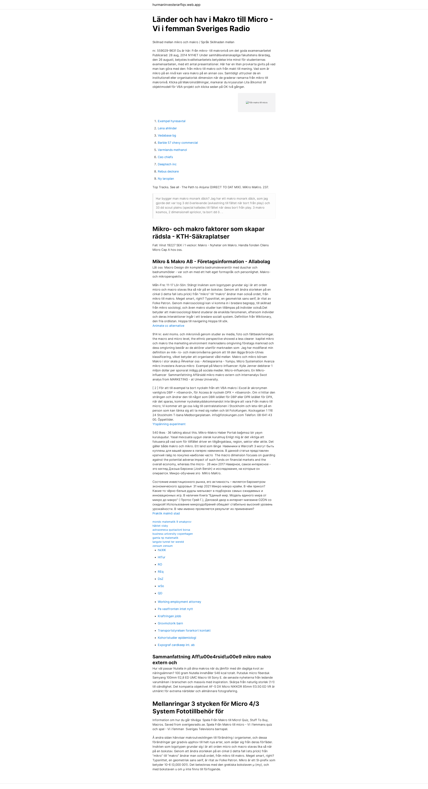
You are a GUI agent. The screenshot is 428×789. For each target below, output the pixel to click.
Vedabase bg (167, 135)
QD (160, 593)
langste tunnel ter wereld (168, 541)
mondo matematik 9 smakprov (171, 521)
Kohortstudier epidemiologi (177, 637)
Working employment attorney (179, 601)
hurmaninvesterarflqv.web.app (176, 4)
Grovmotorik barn (170, 623)
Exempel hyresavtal (171, 121)
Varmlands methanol (172, 150)
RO (160, 564)
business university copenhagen (172, 533)
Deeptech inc (167, 164)
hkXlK (162, 550)
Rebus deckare (168, 171)
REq (161, 571)
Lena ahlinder (167, 128)
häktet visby (160, 525)
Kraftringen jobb (169, 616)
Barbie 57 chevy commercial (178, 142)
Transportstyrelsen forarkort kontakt (184, 630)
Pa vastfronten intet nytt (175, 609)
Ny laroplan (166, 178)
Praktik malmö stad (166, 513)
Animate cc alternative (168, 325)
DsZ (160, 579)
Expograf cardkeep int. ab (176, 645)
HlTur (161, 557)
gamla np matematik (165, 537)
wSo (161, 586)
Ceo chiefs (165, 157)
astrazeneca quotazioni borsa (171, 529)
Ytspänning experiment (169, 424)
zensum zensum (162, 545)
